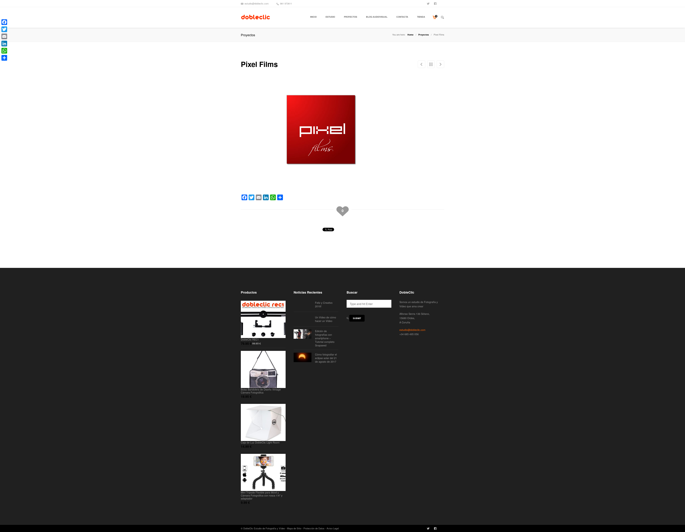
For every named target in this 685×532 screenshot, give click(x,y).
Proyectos (423, 34)
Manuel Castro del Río (440, 64)
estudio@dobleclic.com (257, 3)
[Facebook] (4, 22)
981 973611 (286, 3)
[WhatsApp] (4, 50)
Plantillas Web (421, 64)
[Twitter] (4, 29)
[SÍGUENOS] (428, 3)
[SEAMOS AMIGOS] (435, 3)
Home (410, 34)
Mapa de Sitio (294, 528)
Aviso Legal (333, 528)
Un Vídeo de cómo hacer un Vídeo (325, 319)
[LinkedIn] (4, 43)
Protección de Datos (313, 528)
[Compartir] (4, 57)
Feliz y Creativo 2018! (324, 304)
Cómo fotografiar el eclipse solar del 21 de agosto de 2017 (326, 358)
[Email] (4, 36)
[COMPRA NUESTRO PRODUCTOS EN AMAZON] (442, 3)
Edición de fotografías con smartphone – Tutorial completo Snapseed (324, 338)
